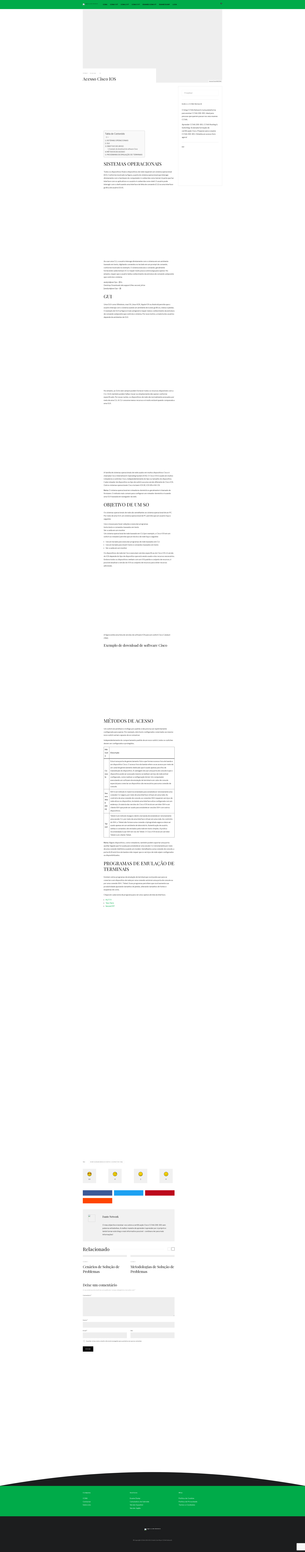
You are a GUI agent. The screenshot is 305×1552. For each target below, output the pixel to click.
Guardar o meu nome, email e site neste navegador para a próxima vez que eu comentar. (114, 1341)
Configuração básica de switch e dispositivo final (107, 1162)
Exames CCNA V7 (149, 4)
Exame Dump (164, 4)
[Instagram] (208, 4)
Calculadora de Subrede (139, 1502)
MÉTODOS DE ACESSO (116, 152)
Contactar (87, 1502)
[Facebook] (200, 4)
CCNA (105, 4)
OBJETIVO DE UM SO (115, 146)
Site (131, 1330)
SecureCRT (110, 906)
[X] (204, 4)
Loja (175, 4)
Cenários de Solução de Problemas (101, 1269)
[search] (215, 93)
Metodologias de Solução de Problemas (152, 1269)
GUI (108, 143)
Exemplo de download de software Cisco (123, 149)
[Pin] (90, 99)
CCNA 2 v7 (125, 4)
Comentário (87, 1295)
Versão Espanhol (136, 1505)
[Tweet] (90, 94)
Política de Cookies (186, 1498)
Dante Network (110, 1216)
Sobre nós (87, 1505)
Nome (85, 1320)
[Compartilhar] (90, 90)
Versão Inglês (135, 1508)
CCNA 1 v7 (114, 4)
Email (85, 1330)
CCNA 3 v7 (136, 4)
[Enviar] (90, 103)
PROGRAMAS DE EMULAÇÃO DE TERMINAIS (124, 155)
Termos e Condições (187, 1505)
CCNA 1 (85, 73)
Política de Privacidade (188, 1502)
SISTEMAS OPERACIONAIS (117, 140)
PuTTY (109, 900)
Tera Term (110, 903)
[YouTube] (212, 4)
